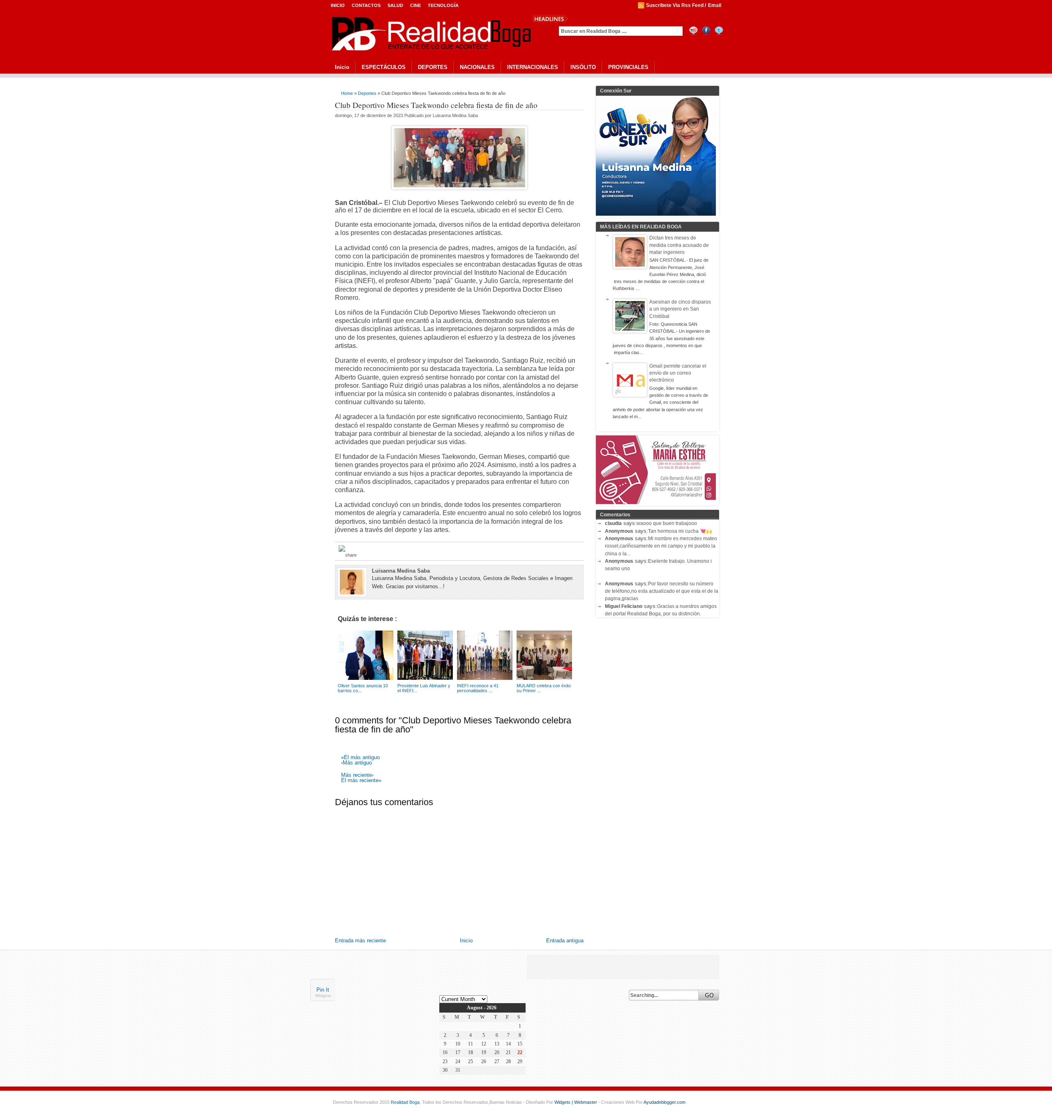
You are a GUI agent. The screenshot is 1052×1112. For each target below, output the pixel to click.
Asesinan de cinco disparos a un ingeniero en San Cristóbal (680, 309)
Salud (395, 5)
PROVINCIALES (628, 67)
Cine (415, 5)
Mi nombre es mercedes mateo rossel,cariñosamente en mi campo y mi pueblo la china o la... (661, 546)
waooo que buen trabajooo (667, 523)
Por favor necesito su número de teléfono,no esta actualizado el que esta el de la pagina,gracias (661, 591)
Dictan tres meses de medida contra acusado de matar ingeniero (679, 245)
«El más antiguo (360, 757)
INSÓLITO (583, 67)
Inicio (338, 5)
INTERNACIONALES (532, 67)
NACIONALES (477, 67)
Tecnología (443, 5)
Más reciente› (357, 775)
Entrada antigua (565, 940)
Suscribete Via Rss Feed (675, 5)
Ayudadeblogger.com (664, 1102)
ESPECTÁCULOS (384, 67)
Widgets (323, 995)
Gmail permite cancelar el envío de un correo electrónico (677, 373)
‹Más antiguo (356, 763)
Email (714, 5)
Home (347, 93)
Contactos (366, 5)
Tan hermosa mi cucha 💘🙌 (680, 531)
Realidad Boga (405, 1102)
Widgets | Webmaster (576, 1102)
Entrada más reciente (360, 940)
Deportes (367, 93)
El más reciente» (361, 780)
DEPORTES (433, 67)
